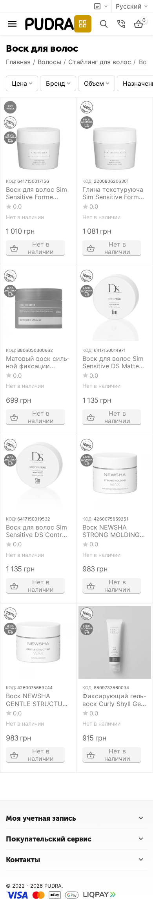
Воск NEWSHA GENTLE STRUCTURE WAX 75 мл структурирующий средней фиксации (38, 699)
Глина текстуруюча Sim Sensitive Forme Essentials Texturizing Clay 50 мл (114, 193)
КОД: (11, 181)
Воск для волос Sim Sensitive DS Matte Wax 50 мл (113, 362)
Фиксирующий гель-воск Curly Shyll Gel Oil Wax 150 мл (114, 699)
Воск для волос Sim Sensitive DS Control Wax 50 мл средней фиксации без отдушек (36, 531)
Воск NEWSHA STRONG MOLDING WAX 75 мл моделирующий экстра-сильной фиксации (113, 531)
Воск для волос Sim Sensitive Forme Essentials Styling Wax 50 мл (36, 193)
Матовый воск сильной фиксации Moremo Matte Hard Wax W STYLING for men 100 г (37, 362)
